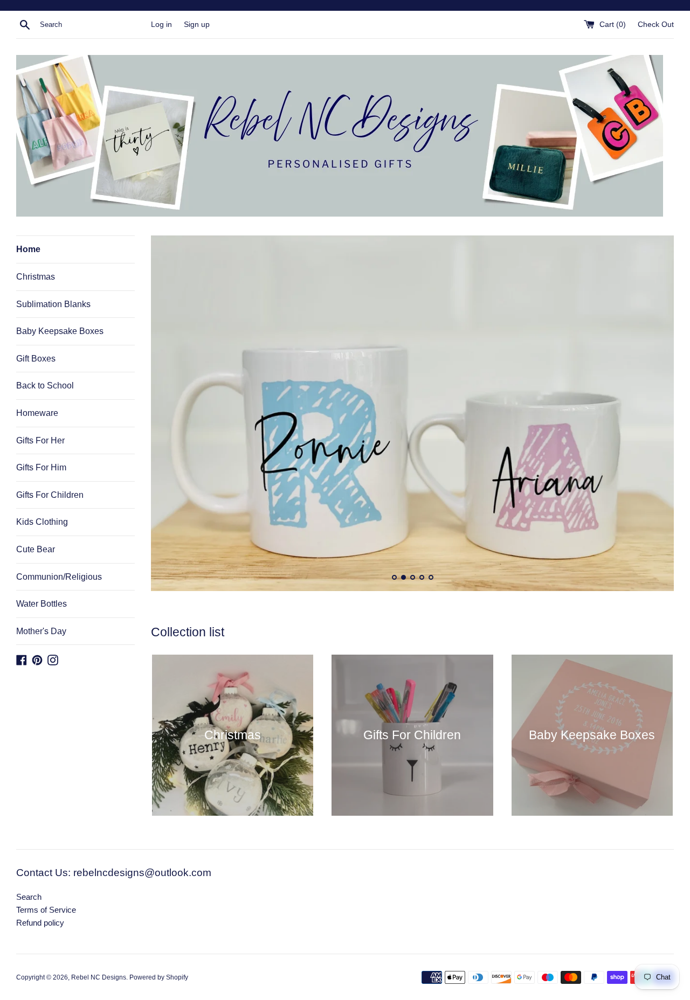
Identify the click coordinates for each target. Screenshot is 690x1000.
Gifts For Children (50, 494)
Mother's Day (41, 631)
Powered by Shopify (158, 977)
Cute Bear (35, 549)
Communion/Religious (59, 576)
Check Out (656, 24)
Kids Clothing (42, 521)
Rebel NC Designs (98, 977)
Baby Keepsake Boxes (60, 331)
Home (28, 249)
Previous (174, 416)
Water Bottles (41, 603)
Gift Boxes (36, 358)
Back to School (45, 385)
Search (29, 896)
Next (651, 416)
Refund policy (40, 922)
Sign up (197, 24)
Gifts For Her (40, 440)
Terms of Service (46, 909)
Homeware (37, 413)
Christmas (35, 276)
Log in (161, 24)
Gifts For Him (41, 467)
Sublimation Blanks (53, 304)
